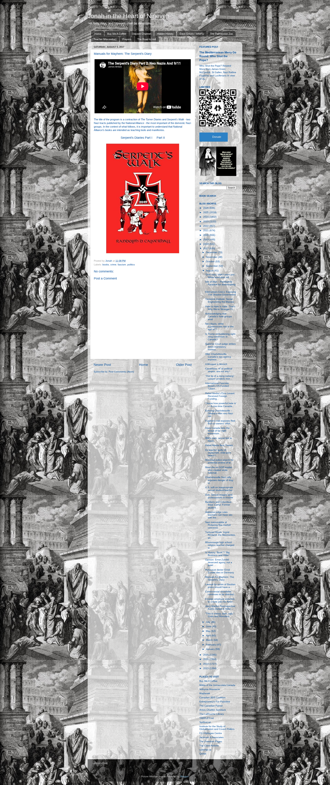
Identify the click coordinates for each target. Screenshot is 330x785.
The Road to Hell (146, 39)
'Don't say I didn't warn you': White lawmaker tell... (220, 276)
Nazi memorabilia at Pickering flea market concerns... (218, 525)
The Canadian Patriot (211, 705)
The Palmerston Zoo (221, 33)
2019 (206, 239)
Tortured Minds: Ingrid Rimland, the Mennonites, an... (220, 535)
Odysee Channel (141, 33)
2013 (206, 668)
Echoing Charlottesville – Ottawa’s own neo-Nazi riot (219, 413)
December (212, 252)
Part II (161, 137)
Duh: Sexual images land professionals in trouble (219, 496)
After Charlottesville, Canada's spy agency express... (218, 357)
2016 (206, 655)
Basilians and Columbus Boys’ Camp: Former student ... (218, 505)
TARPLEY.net (206, 718)
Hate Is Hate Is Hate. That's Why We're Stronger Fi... (220, 308)
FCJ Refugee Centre (210, 733)
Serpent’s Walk (175, 119)
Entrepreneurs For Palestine (214, 701)
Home (97, 33)
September (212, 266)
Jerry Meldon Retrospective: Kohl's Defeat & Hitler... (220, 607)
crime (113, 264)
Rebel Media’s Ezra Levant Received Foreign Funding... (219, 396)
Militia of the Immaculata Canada (217, 685)
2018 (206, 244)
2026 (206, 208)
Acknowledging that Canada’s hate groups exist (218, 316)
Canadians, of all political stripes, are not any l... (218, 370)
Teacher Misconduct (105, 39)
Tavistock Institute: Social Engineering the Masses (219, 300)
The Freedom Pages (210, 741)
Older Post (184, 364)
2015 (206, 659)
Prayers (126, 39)
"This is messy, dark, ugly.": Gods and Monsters (220, 615)
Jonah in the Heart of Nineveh (128, 15)
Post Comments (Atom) (121, 371)
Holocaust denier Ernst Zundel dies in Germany (219, 571)
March (209, 640)
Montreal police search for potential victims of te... (219, 461)
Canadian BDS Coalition (212, 697)
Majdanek (204, 693)
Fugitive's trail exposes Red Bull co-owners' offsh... (220, 422)
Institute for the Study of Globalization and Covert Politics (216, 727)
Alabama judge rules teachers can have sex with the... (218, 515)
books (105, 264)
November (212, 257)
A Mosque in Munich (216, 364)
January (210, 649)
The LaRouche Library (211, 714)
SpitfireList (205, 722)
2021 (206, 230)
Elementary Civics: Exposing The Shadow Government (220, 293)
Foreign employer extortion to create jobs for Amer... (220, 600)
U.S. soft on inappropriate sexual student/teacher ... (220, 488)
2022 (206, 226)
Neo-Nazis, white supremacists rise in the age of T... (219, 327)
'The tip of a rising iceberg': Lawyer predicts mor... (220, 377)
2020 (206, 235)
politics (131, 264)
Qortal (202, 753)
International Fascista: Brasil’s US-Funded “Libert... (217, 386)
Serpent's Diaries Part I (136, 137)
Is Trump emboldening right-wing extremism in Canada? (220, 337)
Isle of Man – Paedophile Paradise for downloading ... (220, 284)
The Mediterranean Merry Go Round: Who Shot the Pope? (217, 56)
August (210, 270)
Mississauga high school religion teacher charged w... (219, 545)
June (209, 626)
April (208, 635)
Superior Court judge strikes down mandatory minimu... (220, 347)
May (208, 631)
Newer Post (102, 364)
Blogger (184, 776)
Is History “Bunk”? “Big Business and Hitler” (217, 554)
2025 (206, 212)
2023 (206, 221)
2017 (206, 248)
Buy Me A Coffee (116, 33)
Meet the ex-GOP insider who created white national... (218, 470)
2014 (206, 664)
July (208, 622)
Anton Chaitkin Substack (212, 710)
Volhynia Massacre (209, 689)
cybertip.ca (205, 749)
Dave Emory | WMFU (192, 33)
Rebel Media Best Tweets (219, 445)
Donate (216, 136)
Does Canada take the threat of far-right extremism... (217, 431)
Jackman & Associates (211, 737)
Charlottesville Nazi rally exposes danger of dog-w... (219, 480)
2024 (206, 217)
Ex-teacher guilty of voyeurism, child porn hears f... (218, 453)
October (210, 261)
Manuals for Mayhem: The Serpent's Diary (219, 578)
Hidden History (165, 33)
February (211, 644)
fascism (122, 264)
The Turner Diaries (151, 119)
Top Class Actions (209, 745)
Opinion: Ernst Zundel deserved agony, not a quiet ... (218, 562)
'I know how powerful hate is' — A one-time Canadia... (220, 404)
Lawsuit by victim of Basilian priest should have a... (220, 585)
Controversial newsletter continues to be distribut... (220, 593)
